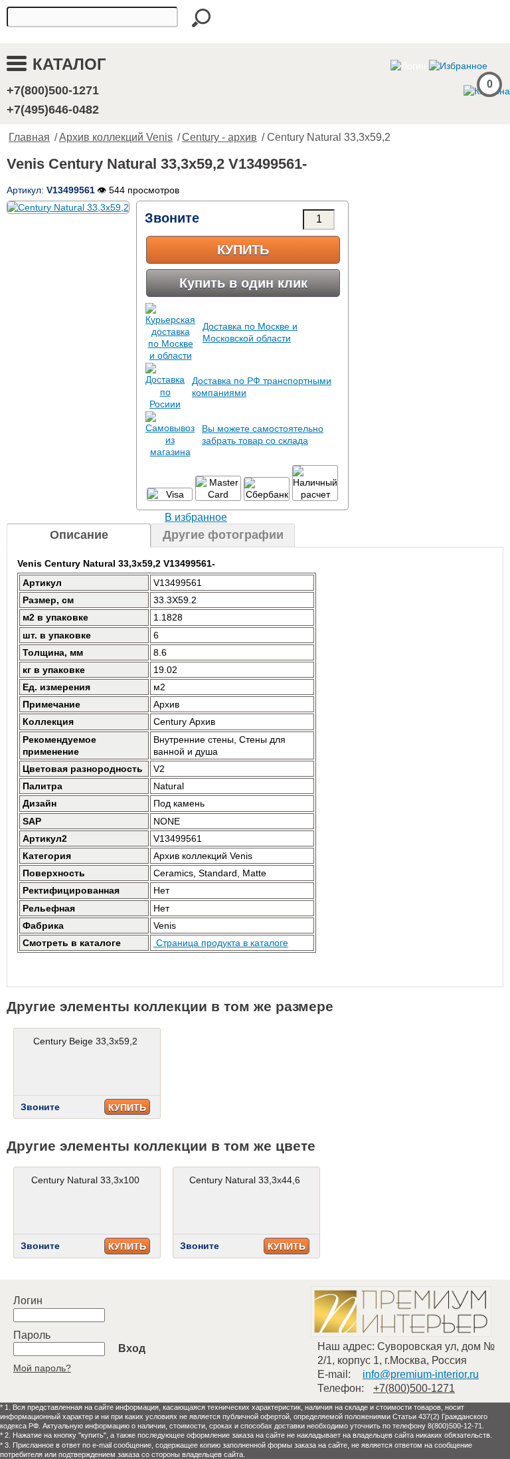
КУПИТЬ (127, 1107)
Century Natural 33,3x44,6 (244, 1180)
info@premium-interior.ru (421, 1374)
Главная (29, 137)
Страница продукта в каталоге (220, 942)
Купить (243, 250)
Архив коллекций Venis (116, 137)
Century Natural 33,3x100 (85, 1180)
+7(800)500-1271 (53, 90)
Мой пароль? (42, 1368)
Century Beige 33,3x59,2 (85, 1041)
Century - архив (219, 137)
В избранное (196, 517)
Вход (131, 1348)
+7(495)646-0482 (53, 109)
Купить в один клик (243, 283)
